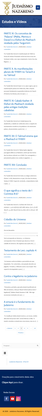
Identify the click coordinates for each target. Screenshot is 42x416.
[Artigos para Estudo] (5, 353)
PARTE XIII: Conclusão (15, 164)
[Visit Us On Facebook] (6, 398)
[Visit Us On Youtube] (12, 398)
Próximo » (21, 333)
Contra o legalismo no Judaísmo (20, 276)
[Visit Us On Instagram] (18, 398)
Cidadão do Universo (15, 219)
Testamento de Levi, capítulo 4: (20, 250)
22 (35, 328)
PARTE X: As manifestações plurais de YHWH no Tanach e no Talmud (19, 72)
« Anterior (9, 328)
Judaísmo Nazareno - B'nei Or (19, 362)
